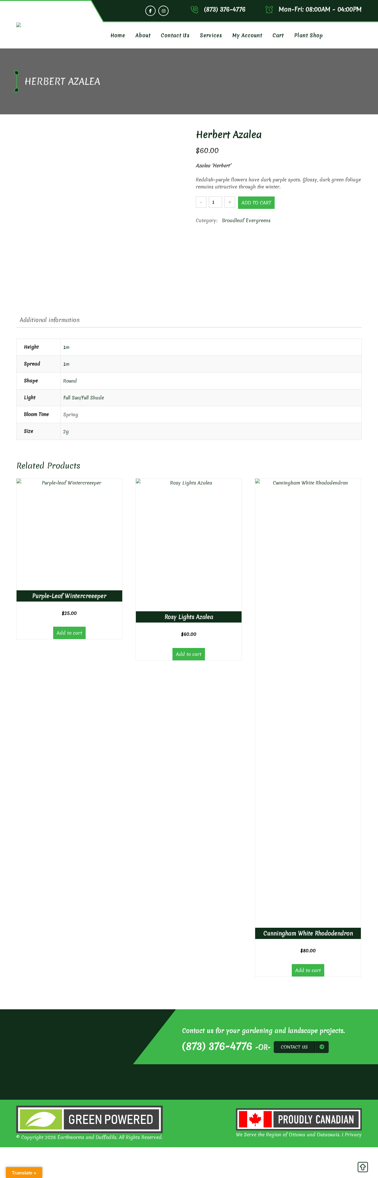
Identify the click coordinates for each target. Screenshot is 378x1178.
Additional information (49, 320)
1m (66, 347)
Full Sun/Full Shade (83, 397)
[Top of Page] (362, 1168)
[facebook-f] (150, 11)
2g (66, 431)
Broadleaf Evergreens (246, 220)
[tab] (49, 320)
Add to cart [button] (69, 633)
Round (70, 381)
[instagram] (163, 11)
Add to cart (256, 202)
